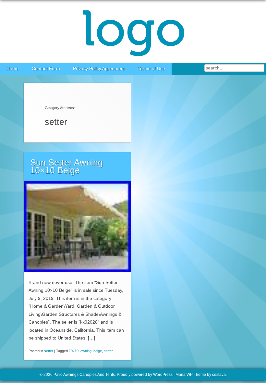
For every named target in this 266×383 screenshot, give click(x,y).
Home (12, 68)
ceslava (219, 374)
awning (85, 351)
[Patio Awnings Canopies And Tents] (133, 31)
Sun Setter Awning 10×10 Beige (66, 167)
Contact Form (46, 68)
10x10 (74, 351)
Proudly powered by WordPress (145, 374)
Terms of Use (151, 68)
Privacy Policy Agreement (99, 68)
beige (97, 351)
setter (48, 351)
